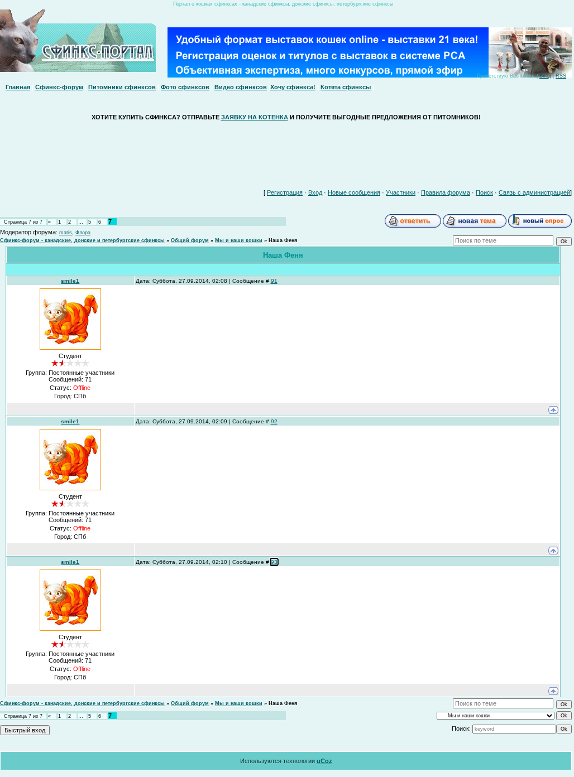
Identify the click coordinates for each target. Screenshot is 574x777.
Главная (18, 87)
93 (274, 562)
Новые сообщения (354, 192)
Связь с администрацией (534, 192)
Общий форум (190, 240)
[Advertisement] (286, 152)
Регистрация (285, 192)
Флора (82, 232)
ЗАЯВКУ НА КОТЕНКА (254, 117)
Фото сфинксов (185, 87)
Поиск (484, 192)
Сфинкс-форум (59, 87)
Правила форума (445, 192)
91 (274, 281)
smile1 (70, 281)
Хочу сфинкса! (292, 87)
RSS (561, 76)
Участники (400, 192)
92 (274, 421)
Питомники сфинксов (122, 87)
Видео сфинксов (240, 87)
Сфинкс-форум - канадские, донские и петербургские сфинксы (82, 240)
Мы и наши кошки (238, 240)
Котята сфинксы (346, 87)
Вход (545, 76)
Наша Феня (283, 240)
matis (65, 232)
